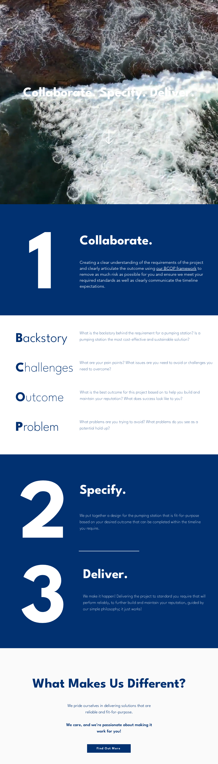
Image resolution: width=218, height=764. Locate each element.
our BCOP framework (176, 268)
